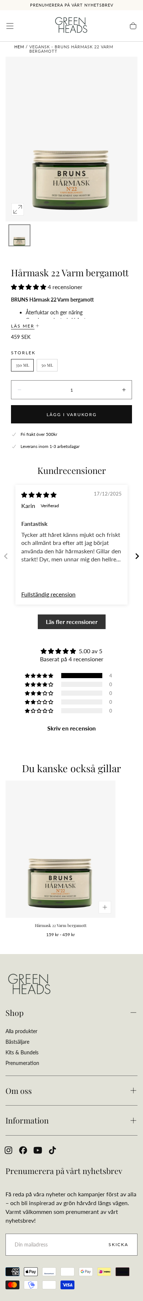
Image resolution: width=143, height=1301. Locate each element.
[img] (38, 494)
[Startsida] (71, 26)
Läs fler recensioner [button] (72, 621)
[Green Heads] (29, 985)
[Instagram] (8, 1150)
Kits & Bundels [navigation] (22, 1052)
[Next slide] (137, 556)
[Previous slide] (6, 556)
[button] (10, 26)
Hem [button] (19, 46)
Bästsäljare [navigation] (17, 1042)
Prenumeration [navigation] (22, 1063)
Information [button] (27, 1120)
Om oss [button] (19, 1090)
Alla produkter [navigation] (21, 1031)
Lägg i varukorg (72, 414)
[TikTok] (52, 1150)
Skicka (118, 1244)
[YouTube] (37, 1150)
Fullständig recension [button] (48, 594)
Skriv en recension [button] (71, 728)
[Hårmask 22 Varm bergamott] (60, 849)
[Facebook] (23, 1150)
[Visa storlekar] (105, 907)
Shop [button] (15, 1012)
